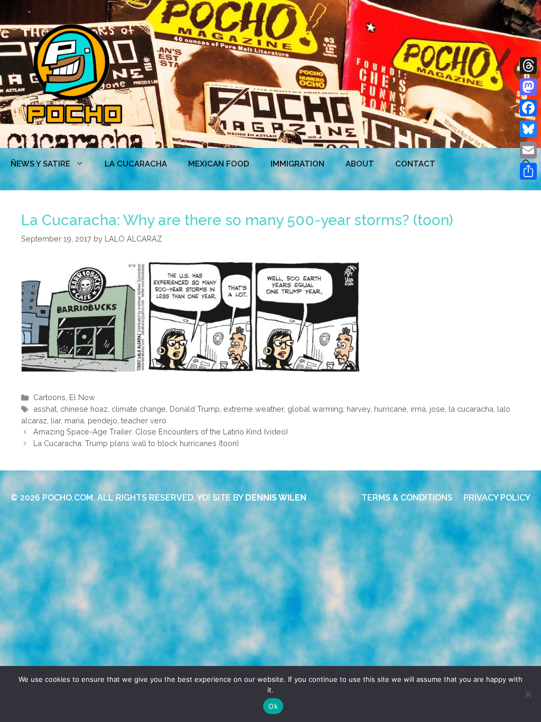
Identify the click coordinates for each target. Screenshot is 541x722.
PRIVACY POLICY (496, 498)
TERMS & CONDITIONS (407, 498)
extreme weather (253, 408)
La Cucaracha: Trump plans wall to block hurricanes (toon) (136, 443)
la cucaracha (471, 408)
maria (74, 420)
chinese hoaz (84, 408)
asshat (45, 408)
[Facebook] (528, 107)
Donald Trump (195, 408)
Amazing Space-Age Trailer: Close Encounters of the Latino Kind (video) (160, 431)
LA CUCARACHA (136, 164)
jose (437, 408)
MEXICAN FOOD (218, 164)
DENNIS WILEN (275, 498)
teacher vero (143, 420)
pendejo (102, 420)
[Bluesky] (528, 129)
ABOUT (360, 164)
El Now (82, 397)
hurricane (390, 408)
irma (418, 408)
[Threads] (528, 65)
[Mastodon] (528, 86)
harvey (358, 408)
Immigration (297, 164)
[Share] (528, 171)
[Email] (528, 150)
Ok (273, 706)
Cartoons (49, 397)
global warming (315, 408)
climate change (138, 408)
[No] (528, 694)
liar (56, 420)
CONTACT (415, 164)
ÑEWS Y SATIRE (40, 164)
